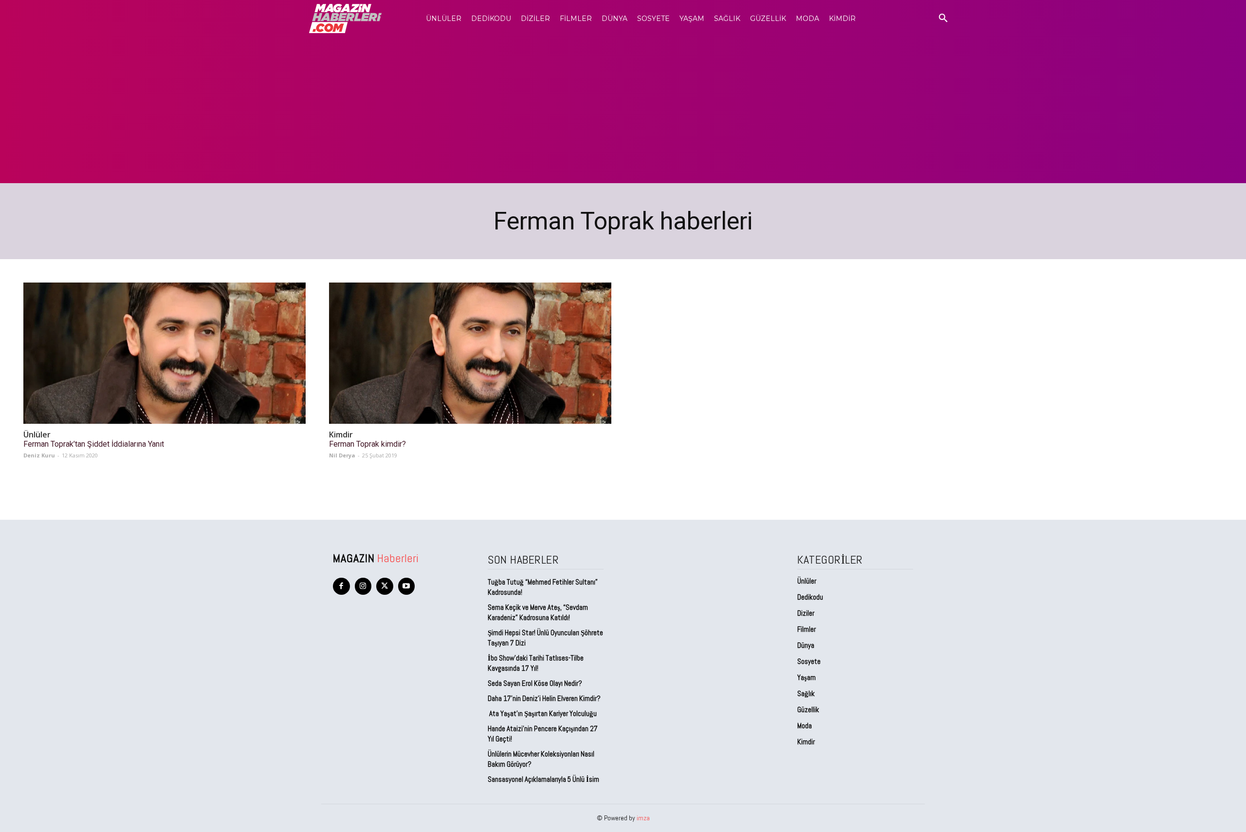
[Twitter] (384, 586)
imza (643, 817)
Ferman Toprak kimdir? (367, 444)
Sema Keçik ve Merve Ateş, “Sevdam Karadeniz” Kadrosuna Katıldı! (538, 612)
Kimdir (341, 434)
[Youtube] (406, 586)
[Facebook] (341, 586)
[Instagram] (363, 586)
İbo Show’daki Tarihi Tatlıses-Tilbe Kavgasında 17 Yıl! (536, 663)
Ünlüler (37, 434)
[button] (943, 18)
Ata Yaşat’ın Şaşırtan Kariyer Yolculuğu (542, 713)
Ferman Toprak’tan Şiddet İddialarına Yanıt (93, 444)
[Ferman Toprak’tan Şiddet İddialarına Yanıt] (164, 353)
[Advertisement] (623, 110)
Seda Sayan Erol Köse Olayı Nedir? (536, 683)
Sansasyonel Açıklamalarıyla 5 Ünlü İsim (543, 779)
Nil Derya (342, 455)
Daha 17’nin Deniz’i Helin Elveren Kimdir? (544, 698)
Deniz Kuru (39, 455)
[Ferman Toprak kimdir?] (470, 353)
